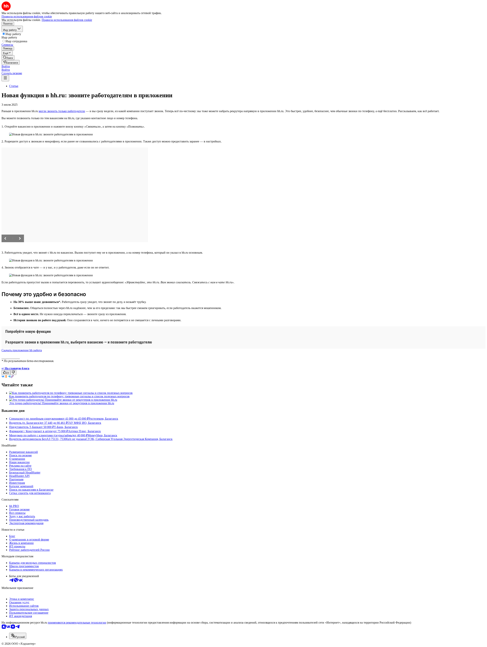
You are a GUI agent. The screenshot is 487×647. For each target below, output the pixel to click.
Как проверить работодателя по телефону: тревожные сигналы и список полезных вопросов (69, 396)
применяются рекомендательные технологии (77, 622)
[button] (6, 66)
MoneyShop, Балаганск (102, 435)
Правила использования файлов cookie (67, 20)
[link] (8, 57)
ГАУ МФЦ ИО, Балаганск (84, 422)
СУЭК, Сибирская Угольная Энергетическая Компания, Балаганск (129, 439)
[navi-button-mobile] (5, 78)
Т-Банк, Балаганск (66, 427)
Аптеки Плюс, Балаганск (84, 431)
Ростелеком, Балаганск (103, 418)
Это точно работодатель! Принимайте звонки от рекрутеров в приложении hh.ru (61, 403)
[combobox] (17, 636)
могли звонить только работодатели (62, 111)
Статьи (13, 86)
